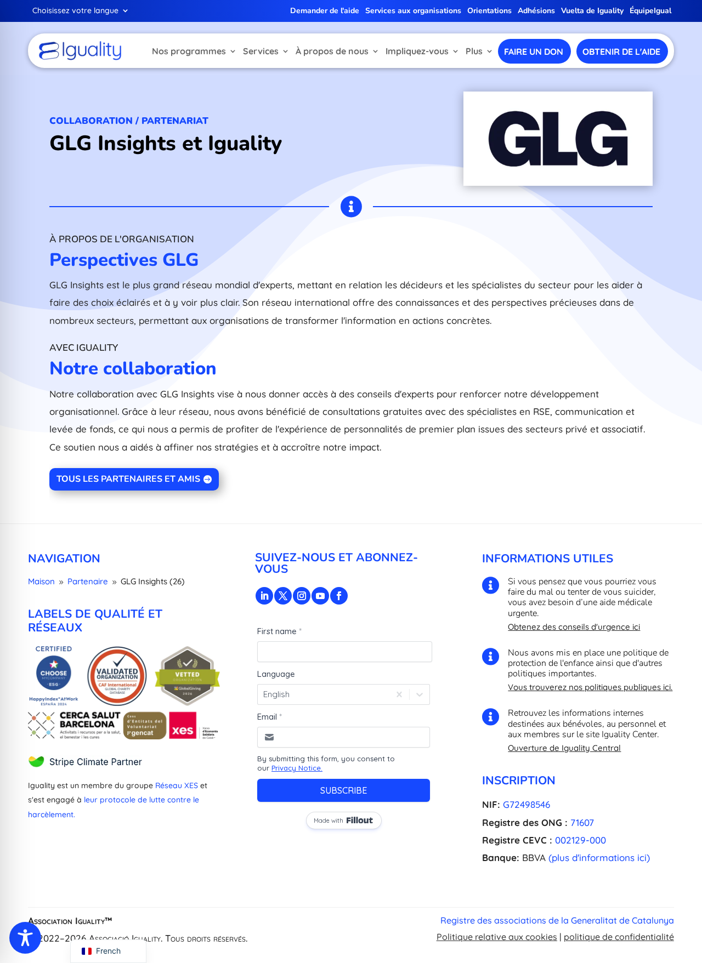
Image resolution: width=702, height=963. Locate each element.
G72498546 (526, 804)
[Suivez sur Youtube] (320, 596)
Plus (474, 50)
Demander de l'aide (324, 11)
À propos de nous (332, 50)
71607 (582, 822)
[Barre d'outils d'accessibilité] (25, 938)
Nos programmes (189, 50)
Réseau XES (176, 785)
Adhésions (536, 11)
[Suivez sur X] (283, 596)
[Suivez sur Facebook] (339, 596)
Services (261, 50)
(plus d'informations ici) (599, 857)
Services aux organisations (413, 11)
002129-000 (580, 840)
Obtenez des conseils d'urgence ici (574, 627)
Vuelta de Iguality (592, 11)
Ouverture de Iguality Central (564, 748)
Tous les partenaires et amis (128, 479)
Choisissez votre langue (75, 11)
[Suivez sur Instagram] (301, 596)
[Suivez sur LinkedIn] (264, 596)
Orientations (489, 11)
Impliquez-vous (417, 50)
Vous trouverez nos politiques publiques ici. (590, 687)
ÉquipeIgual (650, 11)
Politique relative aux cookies (497, 936)
